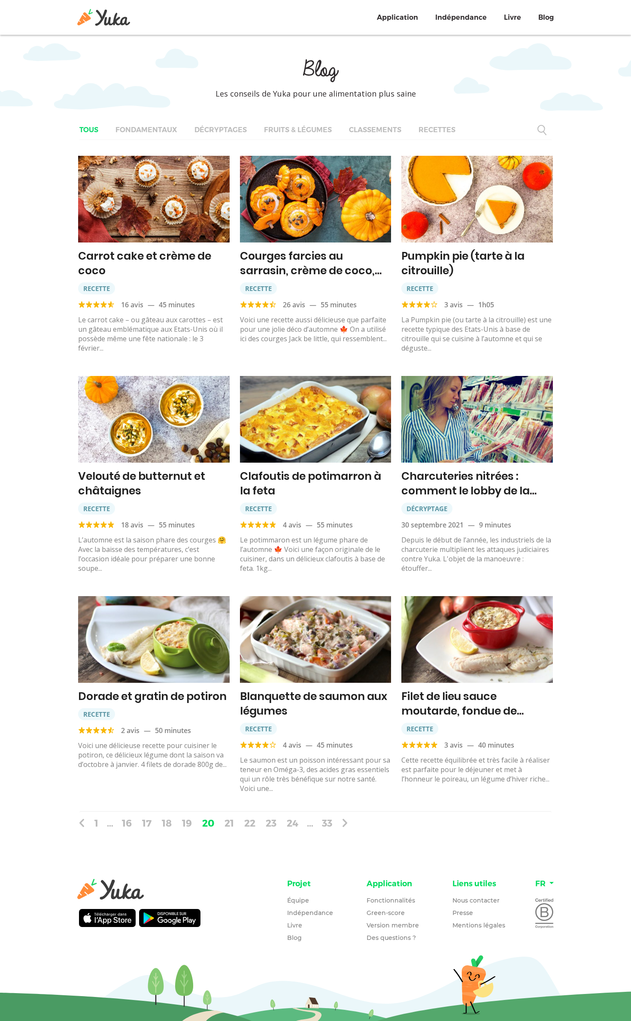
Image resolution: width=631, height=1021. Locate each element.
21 (229, 822)
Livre (512, 17)
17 (147, 822)
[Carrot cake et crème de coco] (154, 199)
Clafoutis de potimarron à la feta (310, 483)
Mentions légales (478, 925)
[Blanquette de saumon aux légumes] (315, 639)
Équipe (298, 900)
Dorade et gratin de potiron (152, 696)
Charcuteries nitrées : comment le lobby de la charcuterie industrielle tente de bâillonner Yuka (467, 498)
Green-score (386, 913)
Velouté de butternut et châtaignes (141, 483)
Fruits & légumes (298, 130)
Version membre (393, 925)
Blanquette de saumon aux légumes (313, 703)
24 (292, 822)
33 (327, 822)
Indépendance (461, 17)
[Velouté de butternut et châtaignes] (154, 419)
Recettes (437, 130)
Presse (462, 913)
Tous (88, 130)
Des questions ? (391, 938)
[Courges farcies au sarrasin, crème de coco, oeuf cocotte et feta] (315, 199)
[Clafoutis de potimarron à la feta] (315, 419)
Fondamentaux (146, 130)
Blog (546, 17)
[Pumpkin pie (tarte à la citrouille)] (477, 199)
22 (249, 822)
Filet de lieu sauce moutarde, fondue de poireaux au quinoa (459, 711)
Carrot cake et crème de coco (144, 263)
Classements (375, 130)
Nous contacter (476, 900)
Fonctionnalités (391, 900)
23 (271, 822)
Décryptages (220, 130)
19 (187, 822)
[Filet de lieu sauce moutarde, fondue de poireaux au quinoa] (477, 639)
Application (397, 17)
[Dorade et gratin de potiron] (154, 639)
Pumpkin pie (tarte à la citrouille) (463, 263)
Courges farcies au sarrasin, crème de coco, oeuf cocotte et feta (307, 270)
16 (127, 822)
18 (167, 822)
